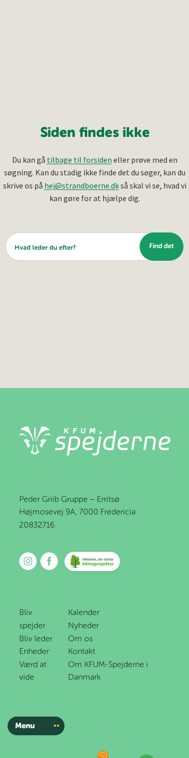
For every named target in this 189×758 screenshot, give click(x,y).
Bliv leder (35, 639)
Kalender (83, 613)
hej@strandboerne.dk (81, 185)
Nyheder (83, 626)
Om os (80, 639)
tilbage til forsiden (79, 160)
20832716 (36, 526)
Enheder (34, 652)
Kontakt (81, 652)
